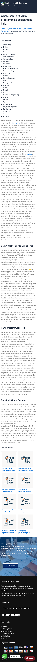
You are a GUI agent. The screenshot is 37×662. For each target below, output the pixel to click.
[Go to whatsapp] (4, 656)
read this (29, 154)
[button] (18, 9)
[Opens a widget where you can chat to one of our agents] (29, 658)
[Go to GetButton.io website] (5, 660)
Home (3, 29)
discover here (16, 123)
